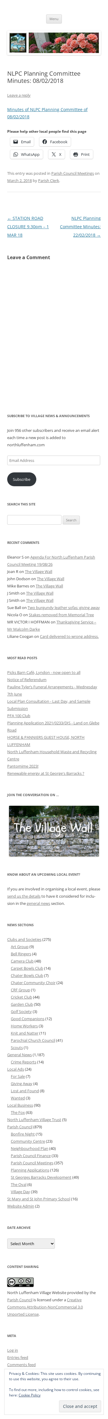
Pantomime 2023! (22, 766)
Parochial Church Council (33, 1040)
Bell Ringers (21, 954)
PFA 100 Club (18, 715)
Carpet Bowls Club (27, 968)
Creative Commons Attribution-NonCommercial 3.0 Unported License (45, 1307)
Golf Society (21, 1011)
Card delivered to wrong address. (69, 636)
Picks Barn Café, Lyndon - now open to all (43, 672)
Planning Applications (30, 1170)
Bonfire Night (23, 1134)
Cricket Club (21, 997)
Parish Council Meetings (72, 173)
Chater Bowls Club (27, 975)
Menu (54, 19)
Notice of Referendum (26, 679)
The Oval (18, 1184)
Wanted (18, 1098)
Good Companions (27, 1018)
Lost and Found (25, 1090)
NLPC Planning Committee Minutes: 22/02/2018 (80, 226)
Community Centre (28, 1141)
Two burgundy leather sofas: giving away (64, 607)
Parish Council (19, 1126)
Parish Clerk (48, 180)
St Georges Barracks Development (41, 1177)
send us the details (23, 896)
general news (38, 903)
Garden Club (22, 1004)
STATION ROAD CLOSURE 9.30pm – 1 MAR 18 (28, 226)
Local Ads (15, 1069)
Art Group (19, 946)
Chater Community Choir (33, 982)
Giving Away (21, 1083)
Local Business (20, 1105)
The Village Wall (38, 571)
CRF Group (20, 990)
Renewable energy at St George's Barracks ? (45, 773)
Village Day (20, 1191)
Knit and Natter (24, 1033)
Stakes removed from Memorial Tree (61, 614)
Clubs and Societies (24, 939)
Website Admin (20, 1206)
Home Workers (24, 1026)
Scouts (17, 1047)
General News (19, 1054)
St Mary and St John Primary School (38, 1199)
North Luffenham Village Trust (34, 1119)
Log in (12, 1350)
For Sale (18, 1076)
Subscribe (21, 479)
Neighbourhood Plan (29, 1148)
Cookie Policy (29, 1395)
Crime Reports (23, 1062)
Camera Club (22, 961)
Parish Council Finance (31, 1155)
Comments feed (21, 1364)
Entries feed (17, 1357)
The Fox (18, 1112)
